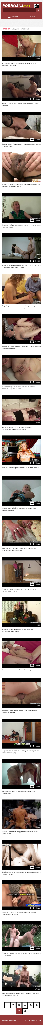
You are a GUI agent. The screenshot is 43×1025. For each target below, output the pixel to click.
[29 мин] (21, 950)
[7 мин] (21, 707)
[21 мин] (21, 303)
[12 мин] (21, 505)
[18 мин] (21, 101)
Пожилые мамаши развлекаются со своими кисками (20, 468)
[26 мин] (21, 384)
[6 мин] (21, 60)
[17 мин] (21, 141)
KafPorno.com (36, 1020)
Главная (32, 17)
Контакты (12, 1020)
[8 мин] (21, 788)
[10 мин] (21, 424)
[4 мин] (21, 627)
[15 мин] (21, 667)
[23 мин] (21, 182)
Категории (15, 17)
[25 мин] (21, 263)
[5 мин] (21, 546)
